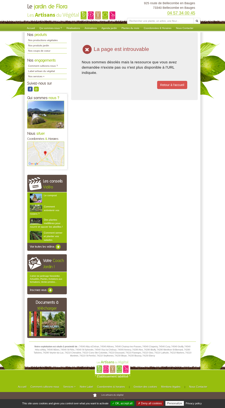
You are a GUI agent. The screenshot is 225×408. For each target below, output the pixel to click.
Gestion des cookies (145, 386)
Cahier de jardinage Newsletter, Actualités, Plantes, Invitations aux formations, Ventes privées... (46, 279)
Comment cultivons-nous (44, 386)
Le (47, 7)
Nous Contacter (184, 28)
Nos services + (36, 76)
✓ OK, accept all (122, 403)
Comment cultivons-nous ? (43, 65)
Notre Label (86, 386)
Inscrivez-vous (38, 290)
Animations (91, 28)
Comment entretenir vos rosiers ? (44, 210)
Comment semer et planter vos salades (53, 236)
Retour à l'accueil (172, 85)
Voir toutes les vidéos (42, 246)
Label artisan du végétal (41, 71)
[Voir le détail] (36, 198)
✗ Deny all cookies (150, 403)
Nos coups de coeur (39, 50)
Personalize (174, 403)
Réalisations (73, 28)
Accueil (31, 28)
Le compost (50, 195)
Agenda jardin (109, 28)
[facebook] (30, 89)
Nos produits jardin (38, 45)
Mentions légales (171, 386)
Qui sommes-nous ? (50, 28)
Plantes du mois (130, 28)
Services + (69, 386)
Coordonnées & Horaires (157, 28)
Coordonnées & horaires (111, 386)
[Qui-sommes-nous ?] (45, 114)
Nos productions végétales (43, 40)
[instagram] (36, 89)
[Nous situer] (45, 153)
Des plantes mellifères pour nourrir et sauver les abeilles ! (46, 223)
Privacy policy (194, 403)
